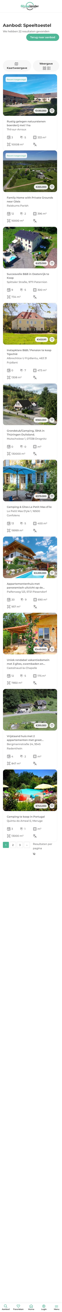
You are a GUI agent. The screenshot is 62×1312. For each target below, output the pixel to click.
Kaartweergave (17, 67)
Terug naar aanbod (42, 37)
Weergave (46, 63)
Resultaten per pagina (42, 846)
